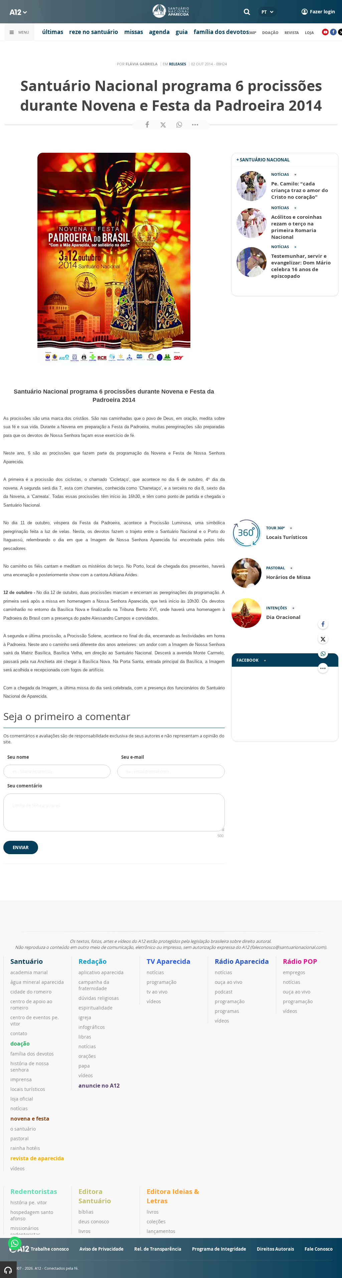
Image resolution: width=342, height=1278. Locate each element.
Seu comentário (24, 786)
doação (270, 32)
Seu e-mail (132, 757)
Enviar (21, 847)
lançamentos (161, 1231)
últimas (52, 32)
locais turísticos (27, 1089)
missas (133, 32)
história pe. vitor (28, 1202)
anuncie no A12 (99, 1085)
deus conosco (93, 1221)
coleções (156, 1221)
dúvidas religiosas (98, 998)
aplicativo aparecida (101, 972)
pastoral (19, 1138)
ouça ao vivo (228, 982)
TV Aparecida (168, 961)
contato (18, 1033)
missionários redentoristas (25, 1231)
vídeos (17, 1168)
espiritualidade (95, 1008)
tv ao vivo (157, 992)
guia (182, 32)
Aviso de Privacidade (101, 1249)
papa (84, 1066)
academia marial (29, 972)
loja (309, 32)
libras (84, 1037)
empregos (294, 972)
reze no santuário (93, 32)
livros (84, 1231)
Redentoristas (33, 1191)
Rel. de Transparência (157, 1249)
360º (252, 32)
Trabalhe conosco (50, 1249)
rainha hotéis (25, 1148)
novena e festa (29, 1118)
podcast (223, 992)
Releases (177, 63)
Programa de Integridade (219, 1249)
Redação (92, 961)
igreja (84, 1017)
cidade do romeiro (30, 992)
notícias (19, 1108)
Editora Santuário (94, 1196)
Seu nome (18, 757)
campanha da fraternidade (93, 985)
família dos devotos (221, 32)
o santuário (23, 1129)
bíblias (86, 1212)
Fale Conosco (319, 1249)
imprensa (21, 1079)
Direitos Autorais (275, 1249)
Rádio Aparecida (242, 961)
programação (161, 982)
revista (292, 32)
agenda (159, 32)
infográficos (91, 1027)
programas (227, 1011)
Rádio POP (300, 961)
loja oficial (21, 1099)
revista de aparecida (37, 1158)
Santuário (26, 961)
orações (87, 1056)
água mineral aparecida (37, 982)
